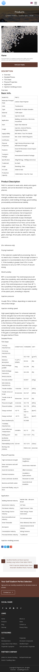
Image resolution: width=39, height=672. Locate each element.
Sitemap (3, 627)
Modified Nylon (23, 15)
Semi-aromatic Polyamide (27, 646)
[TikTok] (21, 608)
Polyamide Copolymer (7, 646)
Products (15, 15)
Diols (2, 638)
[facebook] (2, 608)
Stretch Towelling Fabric (8, 660)
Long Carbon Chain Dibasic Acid (9, 644)
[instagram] (17, 608)
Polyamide (23, 638)
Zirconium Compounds (26, 641)
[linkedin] (6, 608)
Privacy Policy (23, 627)
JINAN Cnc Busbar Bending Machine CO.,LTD (9, 657)
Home (9, 15)
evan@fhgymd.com (23, 669)
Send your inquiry (20, 65)
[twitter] (10, 608)
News (21, 621)
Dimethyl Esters (6, 641)
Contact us (7, 592)
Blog (2, 624)
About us (22, 619)
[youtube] (13, 608)
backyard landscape (25, 657)
